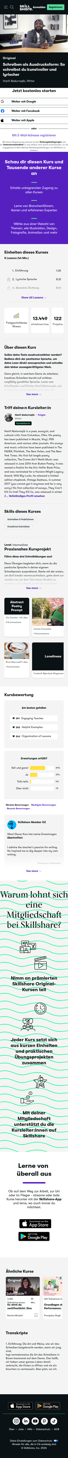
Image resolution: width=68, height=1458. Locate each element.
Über (11, 1429)
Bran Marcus (12, 662)
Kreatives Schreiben (18, 526)
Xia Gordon (12, 617)
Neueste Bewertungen (18, 808)
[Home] (26, 7)
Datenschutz (43, 1429)
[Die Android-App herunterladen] (48, 1405)
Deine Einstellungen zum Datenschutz (31, 1440)
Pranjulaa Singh (52, 1315)
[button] (6, 7)
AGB (56, 1429)
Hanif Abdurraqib (30, 415)
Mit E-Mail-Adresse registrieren (34, 135)
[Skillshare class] (23, 1286)
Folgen (42, 415)
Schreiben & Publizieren (20, 519)
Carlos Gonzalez (42, 628)
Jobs (21, 1429)
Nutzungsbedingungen (51, 142)
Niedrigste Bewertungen (43, 805)
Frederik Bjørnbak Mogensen (49, 673)
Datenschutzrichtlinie (13, 145)
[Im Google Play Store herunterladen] (34, 1237)
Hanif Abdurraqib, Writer (19, 81)
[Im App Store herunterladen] (34, 1224)
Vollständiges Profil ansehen (27, 495)
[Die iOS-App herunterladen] (20, 1405)
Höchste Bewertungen (17, 805)
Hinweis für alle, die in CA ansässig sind (34, 1444)
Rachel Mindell (15, 1315)
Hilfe (29, 1429)
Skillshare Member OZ (32, 822)
